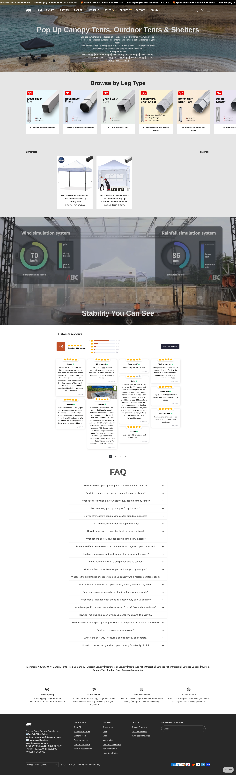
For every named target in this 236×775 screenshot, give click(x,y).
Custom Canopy (95, 667)
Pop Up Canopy (77, 667)
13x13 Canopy (122, 60)
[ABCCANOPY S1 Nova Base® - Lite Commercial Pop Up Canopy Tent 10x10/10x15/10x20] (75, 182)
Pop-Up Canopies (82, 731)
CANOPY (50, 10)
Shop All (77, 727)
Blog (105, 735)
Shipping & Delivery (112, 744)
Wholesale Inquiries (141, 735)
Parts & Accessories (83, 748)
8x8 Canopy (118, 54)
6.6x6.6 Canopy (103, 54)
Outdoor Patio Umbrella (168, 667)
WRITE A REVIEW (170, 346)
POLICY (154, 10)
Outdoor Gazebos (82, 744)
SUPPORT (140, 10)
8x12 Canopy (132, 54)
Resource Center (110, 753)
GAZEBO (78, 10)
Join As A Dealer (139, 731)
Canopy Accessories (132, 670)
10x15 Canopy (122, 57)
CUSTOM (64, 10)
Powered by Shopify (90, 764)
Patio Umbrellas (81, 740)
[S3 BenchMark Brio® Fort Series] (193, 112)
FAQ (105, 731)
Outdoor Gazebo (191, 667)
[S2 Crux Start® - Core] (118, 112)
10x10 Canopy (91, 57)
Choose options (75, 187)
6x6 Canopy (88, 54)
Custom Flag (113, 670)
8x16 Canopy (146, 54)
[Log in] (202, 10)
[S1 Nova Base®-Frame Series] (80, 112)
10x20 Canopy (137, 57)
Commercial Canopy (116, 667)
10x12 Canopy (106, 57)
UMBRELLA (93, 10)
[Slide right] (210, 112)
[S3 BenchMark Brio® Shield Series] (156, 112)
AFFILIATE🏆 (126, 10)
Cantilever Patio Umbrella (141, 667)
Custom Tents (80, 735)
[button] (196, 10)
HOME (40, 10)
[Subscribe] (203, 729)
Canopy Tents (60, 667)
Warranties (108, 740)
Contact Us (108, 727)
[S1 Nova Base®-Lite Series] (42, 112)
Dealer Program (139, 727)
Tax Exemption (110, 748)
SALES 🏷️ (109, 10)
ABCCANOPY (75, 764)
